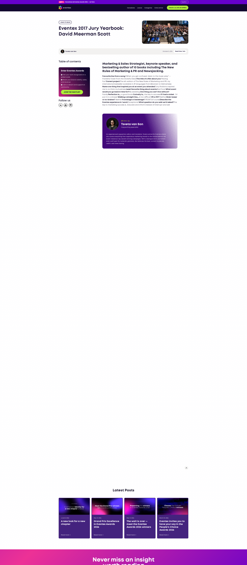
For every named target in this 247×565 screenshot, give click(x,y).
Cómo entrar (158, 7)
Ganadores (131, 7)
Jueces (139, 7)
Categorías (148, 7)
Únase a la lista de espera (177, 7)
